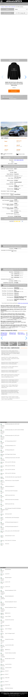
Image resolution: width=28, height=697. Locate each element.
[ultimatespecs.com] (14, 1)
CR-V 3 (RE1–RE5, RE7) (18, 160)
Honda (6, 6)
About (10, 695)
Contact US (18, 695)
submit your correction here (23, 303)
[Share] (26, 3)
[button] (25, 77)
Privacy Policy (13, 695)
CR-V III (13, 6)
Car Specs (2, 6)
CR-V (9, 6)
